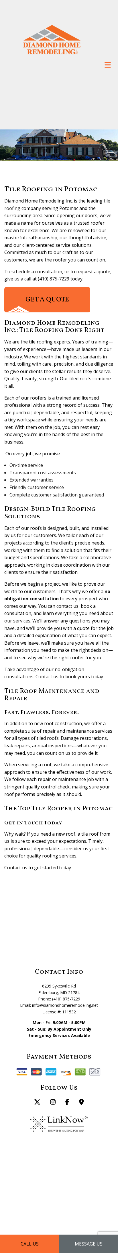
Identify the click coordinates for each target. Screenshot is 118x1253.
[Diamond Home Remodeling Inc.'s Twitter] (37, 1102)
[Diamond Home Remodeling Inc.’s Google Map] (81, 1102)
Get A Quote (47, 300)
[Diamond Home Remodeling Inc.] (51, 39)
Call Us (30, 1244)
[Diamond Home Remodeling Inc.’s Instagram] (53, 1102)
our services (17, 621)
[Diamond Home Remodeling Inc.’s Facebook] (67, 1102)
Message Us (89, 1244)
